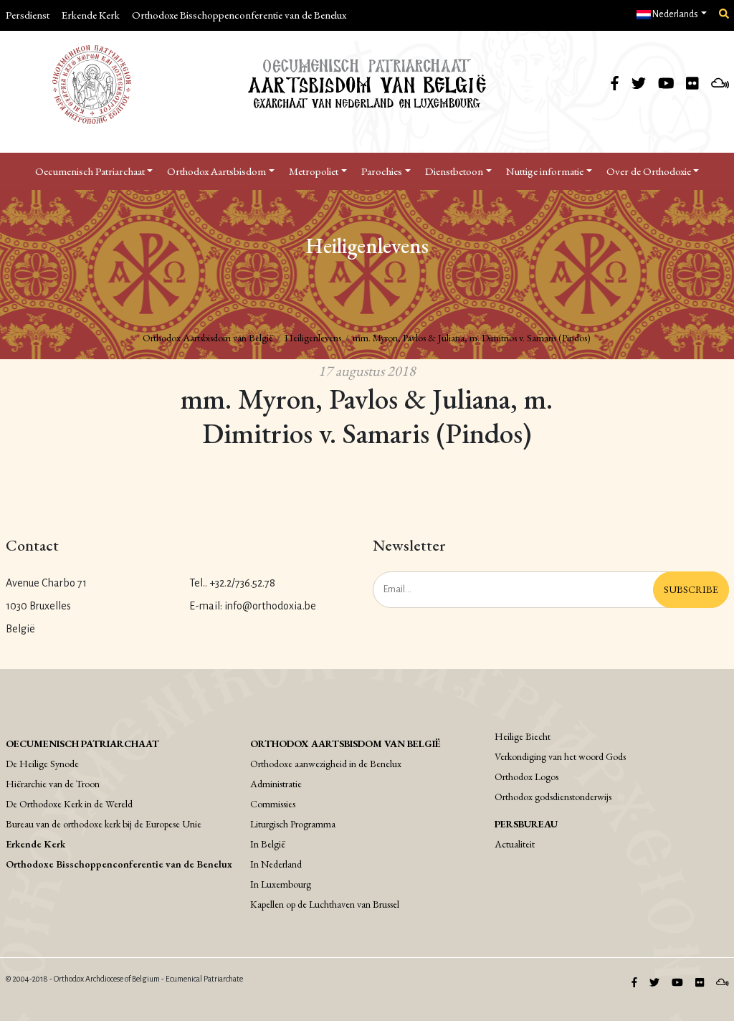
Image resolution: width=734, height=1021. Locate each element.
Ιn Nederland (276, 864)
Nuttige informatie (544, 171)
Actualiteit (515, 843)
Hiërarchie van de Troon (53, 783)
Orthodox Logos (526, 776)
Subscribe (691, 589)
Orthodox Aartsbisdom (216, 171)
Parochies (381, 171)
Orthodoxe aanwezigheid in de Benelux (325, 763)
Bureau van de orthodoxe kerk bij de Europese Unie (103, 823)
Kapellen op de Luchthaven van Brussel (324, 904)
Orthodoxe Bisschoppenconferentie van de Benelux (239, 15)
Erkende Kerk (91, 15)
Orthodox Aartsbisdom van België (208, 337)
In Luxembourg (280, 884)
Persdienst (27, 15)
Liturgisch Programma (292, 823)
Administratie (276, 783)
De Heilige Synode (42, 763)
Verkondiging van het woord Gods (560, 756)
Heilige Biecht (522, 736)
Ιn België (267, 843)
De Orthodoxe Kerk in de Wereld (69, 803)
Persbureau (526, 823)
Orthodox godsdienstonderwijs (553, 796)
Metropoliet (313, 171)
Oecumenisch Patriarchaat (90, 171)
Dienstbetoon (454, 171)
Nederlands (674, 14)
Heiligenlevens (313, 337)
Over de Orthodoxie (648, 171)
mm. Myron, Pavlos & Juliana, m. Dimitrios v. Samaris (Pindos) (472, 337)
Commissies (272, 803)
